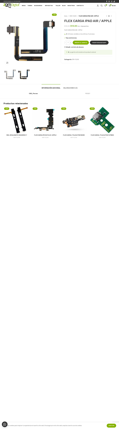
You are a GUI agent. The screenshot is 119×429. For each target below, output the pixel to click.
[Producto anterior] (107, 16)
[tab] (51, 87)
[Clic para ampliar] (7, 62)
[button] (99, 43)
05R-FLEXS (73, 16)
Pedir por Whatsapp (99, 42)
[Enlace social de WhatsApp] (111, 1)
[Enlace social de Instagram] (109, 1)
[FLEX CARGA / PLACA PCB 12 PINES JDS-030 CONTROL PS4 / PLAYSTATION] (102, 120)
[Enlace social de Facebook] (107, 1)
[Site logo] (11, 5)
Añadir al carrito (81, 42)
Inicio (65, 16)
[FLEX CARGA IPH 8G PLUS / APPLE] (45, 120)
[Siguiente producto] (111, 16)
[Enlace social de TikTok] (114, 1)
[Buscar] (101, 5)
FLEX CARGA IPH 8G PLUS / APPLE (45, 135)
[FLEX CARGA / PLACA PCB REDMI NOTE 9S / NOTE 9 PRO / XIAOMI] (73, 120)
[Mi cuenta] (98, 5)
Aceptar (111, 425)
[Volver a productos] (109, 16)
